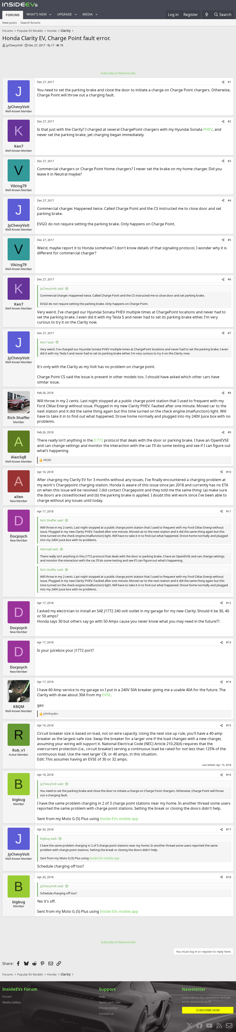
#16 (228, 775)
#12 (228, 603)
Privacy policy (108, 1008)
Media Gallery (11, 1002)
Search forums (30, 23)
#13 (228, 642)
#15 (228, 725)
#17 (228, 829)
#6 (229, 279)
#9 (229, 432)
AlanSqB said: (49, 549)
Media (88, 14)
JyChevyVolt (14, 45)
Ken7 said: (47, 342)
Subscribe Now (208, 1010)
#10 (228, 472)
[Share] (223, 82)
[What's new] (207, 14)
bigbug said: (48, 838)
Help (102, 996)
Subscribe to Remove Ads (118, 73)
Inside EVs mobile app (119, 818)
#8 (229, 393)
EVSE (106, 694)
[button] (50, 14)
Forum (7, 996)
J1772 (98, 440)
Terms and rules (110, 1002)
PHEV (208, 129)
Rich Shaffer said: (51, 520)
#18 (228, 877)
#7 (229, 333)
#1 (229, 82)
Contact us (106, 1013)
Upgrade (64, 14)
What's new (37, 14)
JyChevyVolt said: (52, 288)
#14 (228, 682)
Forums (13, 15)
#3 (229, 161)
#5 (229, 240)
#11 (228, 511)
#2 (229, 121)
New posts (9, 23)
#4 (229, 200)
